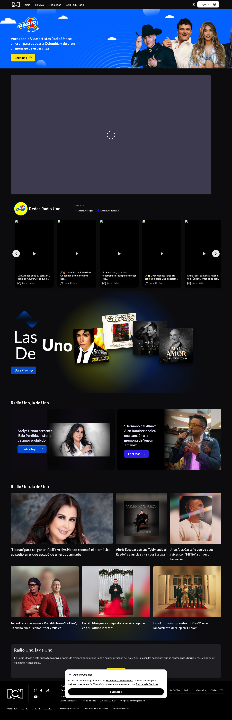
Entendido (116, 691)
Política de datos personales (96, 708)
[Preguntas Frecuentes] (193, 4)
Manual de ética (89, 700)
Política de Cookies (147, 684)
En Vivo (39, 4)
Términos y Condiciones (119, 680)
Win (222, 690)
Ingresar (205, 4)
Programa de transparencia (132, 700)
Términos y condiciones (69, 708)
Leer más (21, 58)
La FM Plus (175, 690)
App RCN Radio (75, 4)
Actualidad (55, 4)
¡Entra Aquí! (30, 449)
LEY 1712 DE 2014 (108, 700)
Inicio (27, 4)
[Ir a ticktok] (36, 690)
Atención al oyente (68, 700)
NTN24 (213, 690)
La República (200, 690)
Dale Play (21, 370)
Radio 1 (187, 690)
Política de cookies (121, 708)
